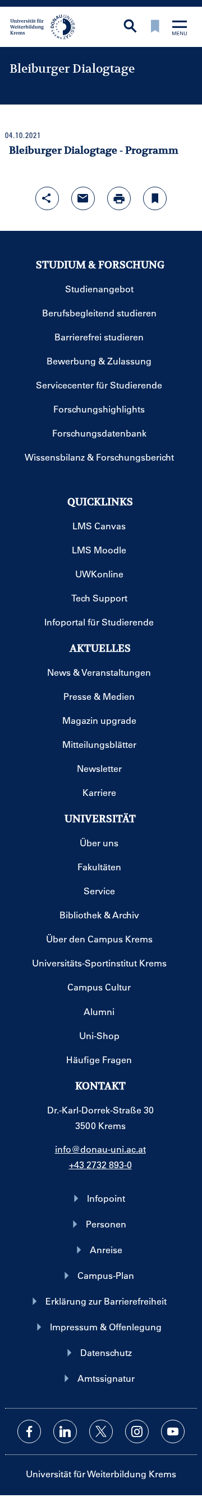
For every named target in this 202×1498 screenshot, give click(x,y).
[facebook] (29, 1431)
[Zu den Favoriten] (155, 27)
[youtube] (173, 1431)
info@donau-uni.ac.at (100, 1149)
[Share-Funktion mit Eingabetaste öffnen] (47, 198)
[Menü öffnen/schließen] (179, 29)
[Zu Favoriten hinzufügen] (155, 198)
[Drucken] (119, 198)
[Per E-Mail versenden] (83, 198)
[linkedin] (65, 1431)
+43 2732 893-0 (100, 1164)
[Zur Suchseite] (130, 27)
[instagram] (137, 1431)
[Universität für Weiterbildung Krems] (46, 26)
